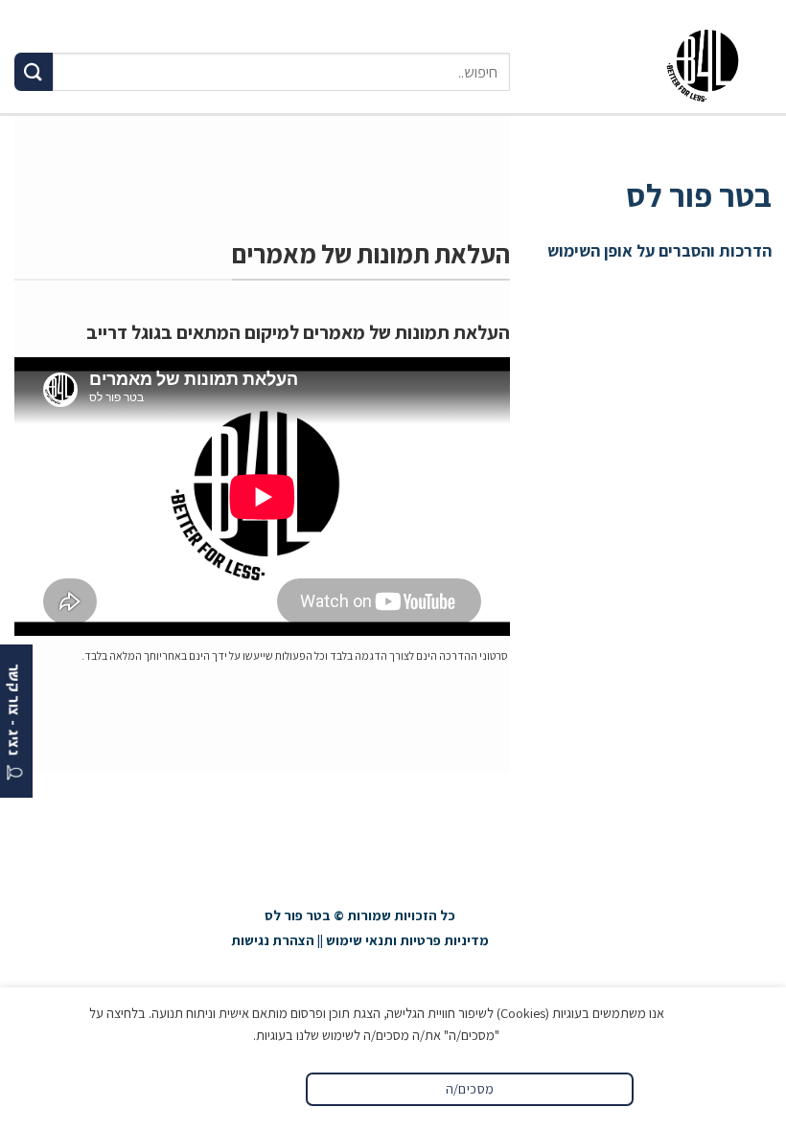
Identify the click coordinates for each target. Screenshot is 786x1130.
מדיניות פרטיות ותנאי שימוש (407, 940)
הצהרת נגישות (272, 940)
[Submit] (33, 71)
